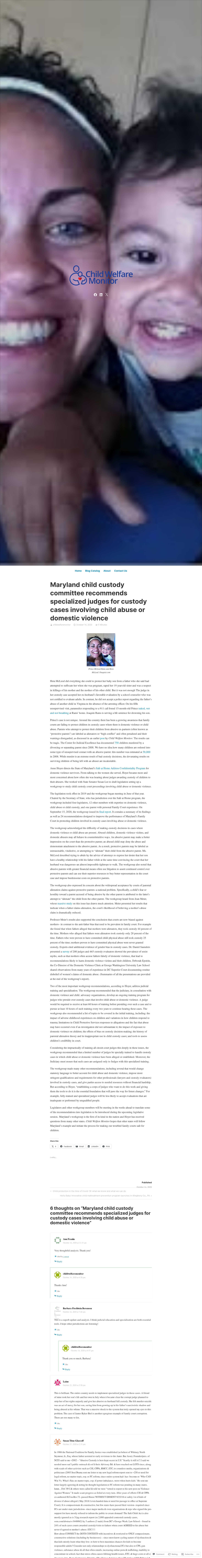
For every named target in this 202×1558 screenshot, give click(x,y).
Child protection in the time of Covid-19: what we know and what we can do (88, 1191)
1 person (66, 1256)
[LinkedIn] (101, 294)
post (102, 738)
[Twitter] (107, 294)
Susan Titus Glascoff (73, 1440)
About (107, 570)
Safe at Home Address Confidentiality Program (120, 768)
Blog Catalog (92, 570)
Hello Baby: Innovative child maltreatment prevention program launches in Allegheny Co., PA (105, 1196)
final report (105, 811)
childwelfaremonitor (61, 625)
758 (117, 742)
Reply (59, 1261)
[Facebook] (95, 294)
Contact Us (120, 570)
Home (78, 570)
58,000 (146, 752)
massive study (65, 903)
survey (66, 951)
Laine (66, 1381)
